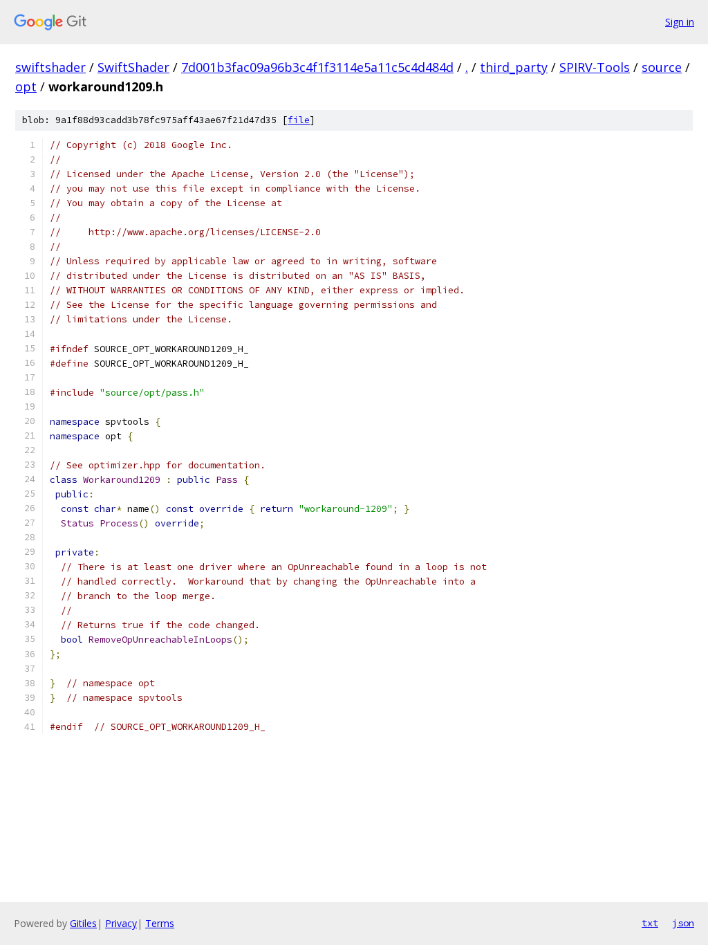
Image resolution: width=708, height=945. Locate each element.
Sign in (679, 21)
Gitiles (83, 923)
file (299, 120)
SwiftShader (133, 67)
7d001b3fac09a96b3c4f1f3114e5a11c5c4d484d (317, 67)
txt (650, 923)
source (662, 67)
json (683, 923)
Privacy (121, 923)
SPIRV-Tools (594, 67)
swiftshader (50, 67)
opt (26, 86)
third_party (514, 67)
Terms (159, 923)
